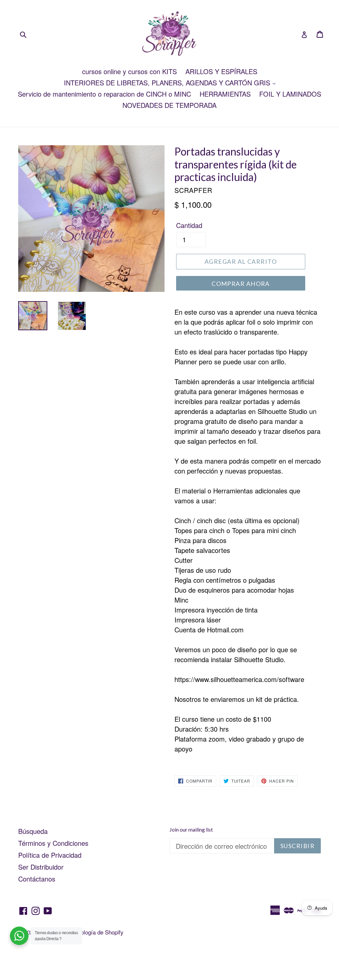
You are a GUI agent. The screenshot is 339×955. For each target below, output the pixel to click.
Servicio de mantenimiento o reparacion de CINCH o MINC (104, 94)
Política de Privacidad (49, 855)
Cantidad (189, 225)
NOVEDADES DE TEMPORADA (169, 105)
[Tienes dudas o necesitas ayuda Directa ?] (19, 936)
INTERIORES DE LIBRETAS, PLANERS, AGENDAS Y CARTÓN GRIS (168, 82)
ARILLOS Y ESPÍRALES (221, 71)
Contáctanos (36, 879)
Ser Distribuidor (41, 867)
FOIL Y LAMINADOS (290, 94)
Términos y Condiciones (53, 843)
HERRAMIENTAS (225, 94)
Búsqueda (33, 831)
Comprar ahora (241, 283)
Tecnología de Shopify (96, 932)
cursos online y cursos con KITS (129, 71)
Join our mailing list (191, 829)
